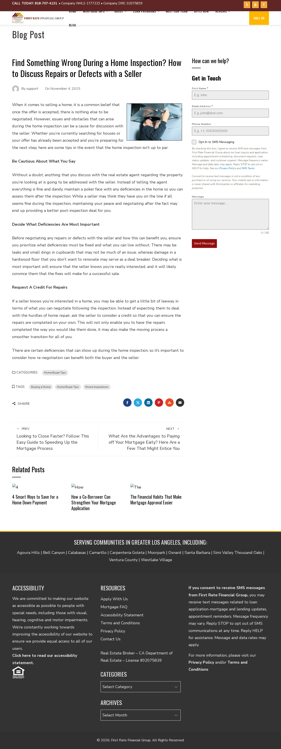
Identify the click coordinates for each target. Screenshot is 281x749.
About (118, 11)
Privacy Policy (227, 168)
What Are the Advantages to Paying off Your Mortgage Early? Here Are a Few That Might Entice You (144, 439)
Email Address (202, 106)
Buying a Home (40, 387)
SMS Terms (248, 168)
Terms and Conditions (120, 623)
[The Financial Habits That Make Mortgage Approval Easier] (135, 487)
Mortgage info (94, 11)
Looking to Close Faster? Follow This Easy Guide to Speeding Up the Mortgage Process (52, 439)
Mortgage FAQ (114, 607)
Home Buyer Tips (55, 372)
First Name (200, 88)
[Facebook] (264, 4)
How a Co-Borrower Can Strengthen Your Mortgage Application (93, 502)
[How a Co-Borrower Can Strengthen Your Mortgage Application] (77, 487)
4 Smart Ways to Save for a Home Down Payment (35, 499)
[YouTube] (255, 4)
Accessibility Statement (122, 615)
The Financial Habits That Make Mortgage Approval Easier (156, 499)
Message (198, 196)
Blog (72, 25)
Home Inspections (96, 387)
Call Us (259, 18)
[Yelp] (247, 4)
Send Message (204, 243)
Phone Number (201, 124)
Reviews (221, 11)
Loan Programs (144, 11)
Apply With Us (114, 599)
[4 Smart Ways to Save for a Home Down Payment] (15, 487)
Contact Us (111, 639)
